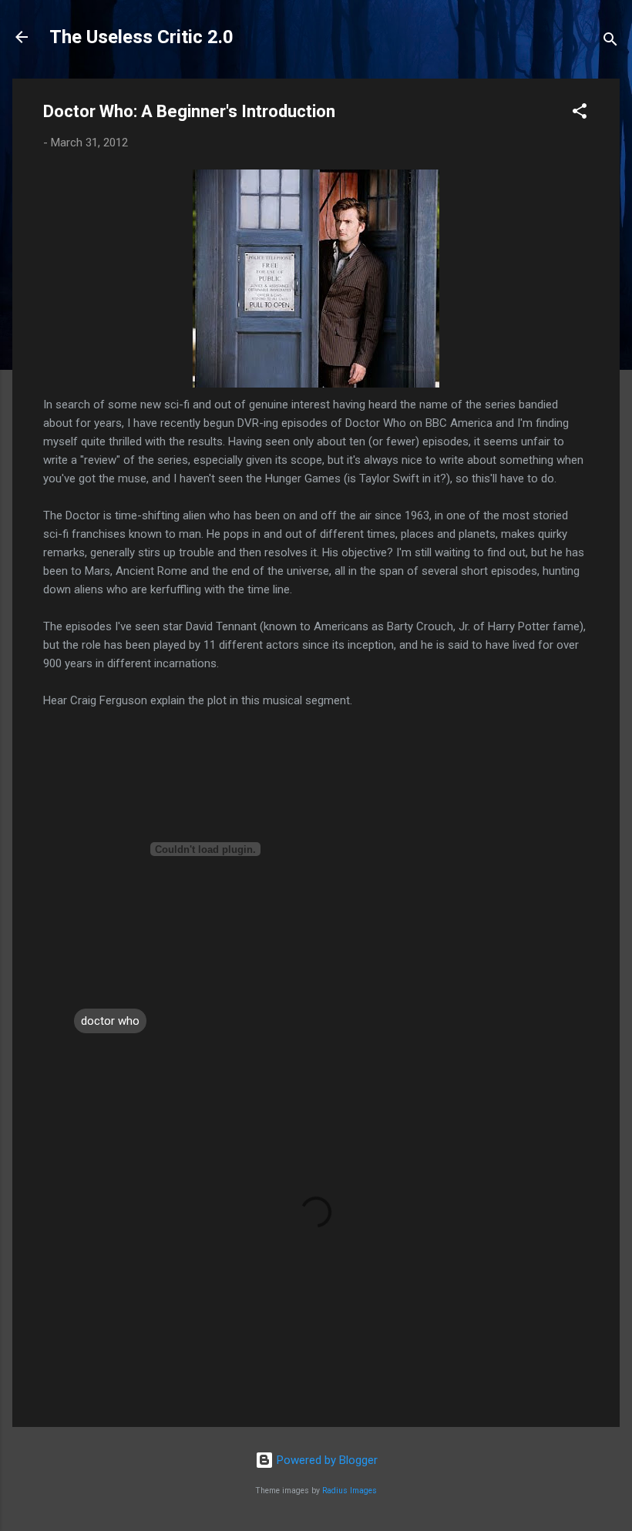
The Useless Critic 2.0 (141, 37)
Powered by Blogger (326, 1460)
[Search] (610, 41)
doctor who (110, 1021)
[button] (579, 114)
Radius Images (349, 1491)
